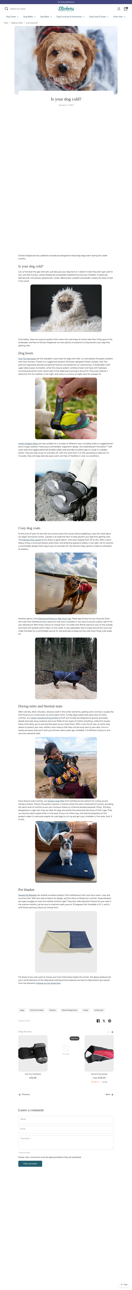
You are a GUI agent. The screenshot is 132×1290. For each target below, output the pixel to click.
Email (72, 635)
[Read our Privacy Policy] (120, 655)
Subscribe (96, 664)
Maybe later (96, 674)
